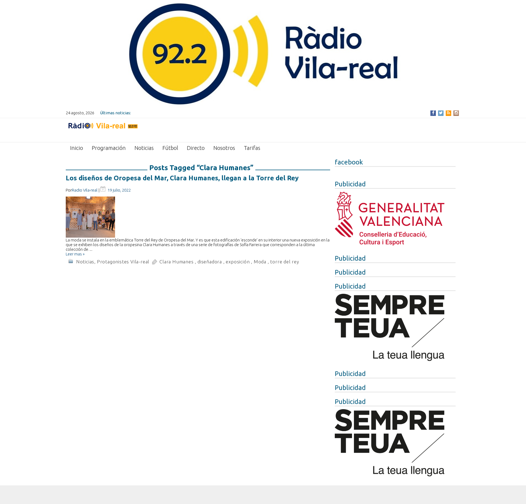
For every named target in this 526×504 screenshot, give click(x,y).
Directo (196, 148)
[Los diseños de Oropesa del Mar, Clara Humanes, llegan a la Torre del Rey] (198, 217)
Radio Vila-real (85, 190)
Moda (260, 261)
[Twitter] (441, 112)
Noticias (144, 148)
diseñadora (210, 261)
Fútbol (170, 148)
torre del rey (284, 261)
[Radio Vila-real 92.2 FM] (103, 129)
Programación (109, 148)
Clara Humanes (176, 261)
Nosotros (224, 148)
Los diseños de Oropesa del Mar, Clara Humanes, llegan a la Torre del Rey (182, 178)
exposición (238, 261)
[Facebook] (433, 112)
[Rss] (448, 112)
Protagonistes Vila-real (123, 261)
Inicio (76, 148)
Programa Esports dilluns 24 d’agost (166, 112)
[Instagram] (456, 112)
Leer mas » (75, 254)
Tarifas (252, 148)
